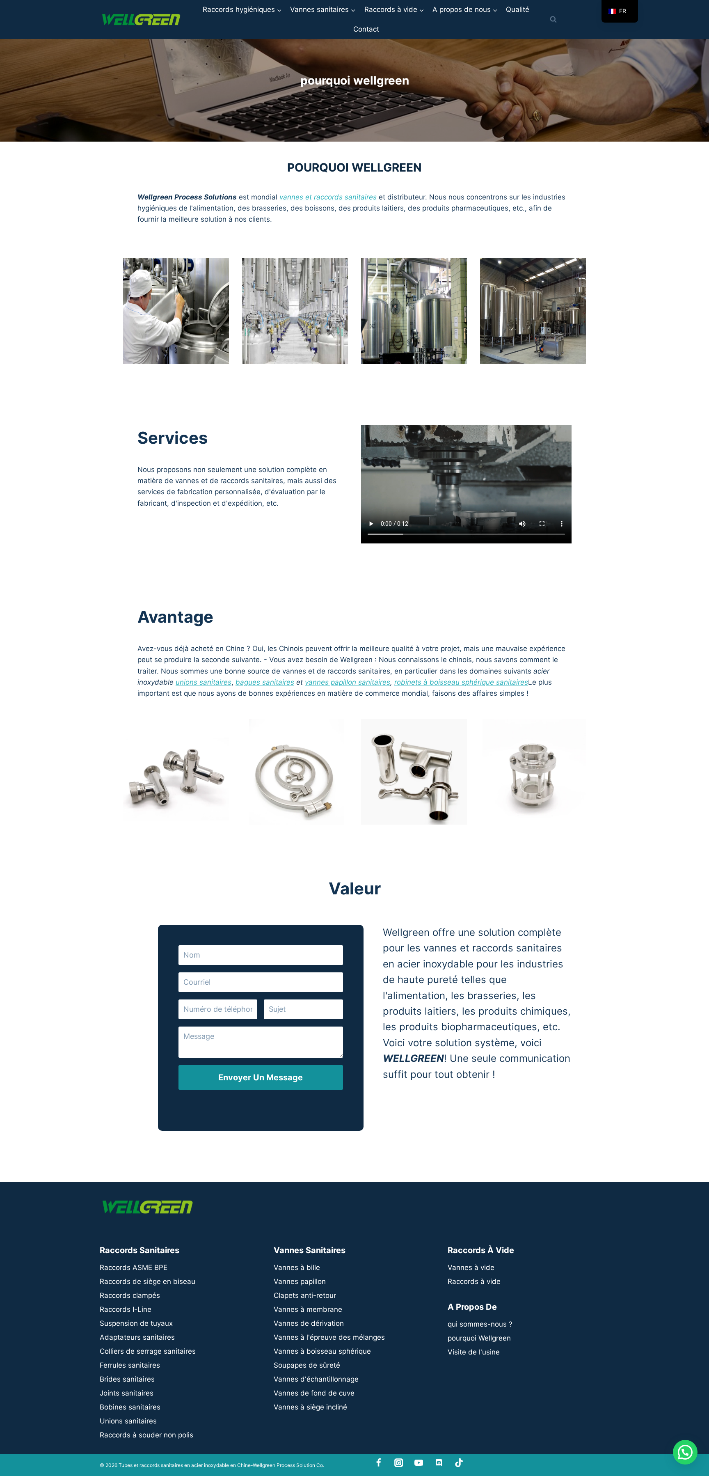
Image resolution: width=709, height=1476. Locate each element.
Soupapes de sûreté (307, 1365)
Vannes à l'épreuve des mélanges (329, 1337)
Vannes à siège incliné (310, 1407)
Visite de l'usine (474, 1352)
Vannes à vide (471, 1267)
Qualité (517, 9)
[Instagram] (398, 1463)
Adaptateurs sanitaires (137, 1337)
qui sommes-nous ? (480, 1324)
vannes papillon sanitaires (347, 682)
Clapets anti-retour (305, 1295)
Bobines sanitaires (130, 1407)
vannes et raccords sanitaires (328, 197)
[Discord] (439, 1463)
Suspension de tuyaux (136, 1323)
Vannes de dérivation (309, 1323)
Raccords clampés (130, 1295)
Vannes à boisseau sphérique (322, 1351)
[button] (685, 1452)
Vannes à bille (297, 1267)
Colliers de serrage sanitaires (148, 1351)
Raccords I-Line (125, 1309)
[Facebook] (379, 1463)
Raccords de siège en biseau (147, 1281)
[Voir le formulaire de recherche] (553, 20)
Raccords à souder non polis (146, 1435)
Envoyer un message (260, 1077)
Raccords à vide (474, 1281)
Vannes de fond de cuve (314, 1393)
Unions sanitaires (128, 1421)
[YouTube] (419, 1463)
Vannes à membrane (308, 1309)
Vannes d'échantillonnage (316, 1379)
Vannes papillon (300, 1281)
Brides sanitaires (127, 1379)
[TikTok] (459, 1463)
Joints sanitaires (126, 1393)
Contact (366, 29)
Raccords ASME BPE (133, 1267)
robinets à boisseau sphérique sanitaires (461, 682)
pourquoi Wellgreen (479, 1338)
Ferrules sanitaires (130, 1365)
